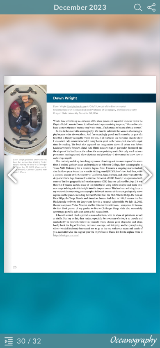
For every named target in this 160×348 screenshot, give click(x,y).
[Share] (151, 7)
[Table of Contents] (8, 341)
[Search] (138, 7)
